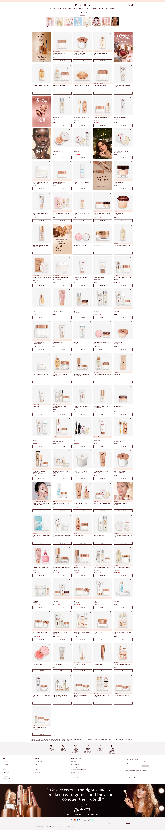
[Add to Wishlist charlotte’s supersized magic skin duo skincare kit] (131, 548)
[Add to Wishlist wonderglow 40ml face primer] (131, 354)
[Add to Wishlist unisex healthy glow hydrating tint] (111, 257)
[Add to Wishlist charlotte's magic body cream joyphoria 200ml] (111, 451)
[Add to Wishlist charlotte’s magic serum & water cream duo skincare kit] (50, 580)
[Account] (122, 5)
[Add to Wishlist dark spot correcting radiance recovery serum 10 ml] (111, 386)
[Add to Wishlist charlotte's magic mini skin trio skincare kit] (131, 675)
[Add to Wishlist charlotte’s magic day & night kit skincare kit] (111, 193)
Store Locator (5, 761)
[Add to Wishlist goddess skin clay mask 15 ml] (70, 644)
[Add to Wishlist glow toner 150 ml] (70, 98)
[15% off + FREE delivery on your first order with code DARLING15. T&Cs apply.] (102, 189)
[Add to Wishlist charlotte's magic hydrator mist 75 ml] (90, 162)
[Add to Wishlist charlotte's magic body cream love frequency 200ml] (70, 290)
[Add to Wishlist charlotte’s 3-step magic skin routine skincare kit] (70, 612)
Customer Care (38, 761)
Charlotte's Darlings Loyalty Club (42, 775)
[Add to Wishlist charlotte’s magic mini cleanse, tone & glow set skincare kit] (111, 548)
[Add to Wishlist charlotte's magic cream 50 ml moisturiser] (111, 65)
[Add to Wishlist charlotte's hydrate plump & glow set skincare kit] (131, 612)
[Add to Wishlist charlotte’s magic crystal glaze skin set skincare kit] (111, 354)
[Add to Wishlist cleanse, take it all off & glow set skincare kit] (131, 290)
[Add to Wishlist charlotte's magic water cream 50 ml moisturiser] (70, 257)
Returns (37, 767)
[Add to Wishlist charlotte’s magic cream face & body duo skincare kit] (111, 580)
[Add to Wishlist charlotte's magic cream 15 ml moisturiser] (70, 162)
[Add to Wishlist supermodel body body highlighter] (111, 644)
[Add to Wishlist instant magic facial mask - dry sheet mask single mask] (50, 257)
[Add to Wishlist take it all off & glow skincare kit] (111, 515)
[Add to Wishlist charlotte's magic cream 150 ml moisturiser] (50, 322)
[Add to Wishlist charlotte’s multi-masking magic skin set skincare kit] (131, 515)
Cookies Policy (6, 772)
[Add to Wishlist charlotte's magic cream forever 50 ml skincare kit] (90, 580)
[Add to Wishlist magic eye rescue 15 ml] (111, 612)
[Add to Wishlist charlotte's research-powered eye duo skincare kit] (50, 675)
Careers (4, 767)
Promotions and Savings (76, 772)
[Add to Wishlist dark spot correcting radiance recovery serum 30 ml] (50, 225)
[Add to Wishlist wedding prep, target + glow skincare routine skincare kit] (70, 675)
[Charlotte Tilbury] (82, 4)
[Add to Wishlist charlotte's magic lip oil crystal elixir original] (50, 193)
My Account (37, 772)
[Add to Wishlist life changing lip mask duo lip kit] (90, 225)
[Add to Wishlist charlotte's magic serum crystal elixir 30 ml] (111, 33)
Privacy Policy (5, 769)
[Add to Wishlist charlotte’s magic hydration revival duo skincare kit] (70, 515)
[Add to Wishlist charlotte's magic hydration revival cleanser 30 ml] (90, 386)
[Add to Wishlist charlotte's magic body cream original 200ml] (111, 419)
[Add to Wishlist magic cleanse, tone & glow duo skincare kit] (111, 290)
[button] (129, 4)
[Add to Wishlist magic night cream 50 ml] (131, 162)
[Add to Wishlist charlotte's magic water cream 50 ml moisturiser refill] (90, 451)
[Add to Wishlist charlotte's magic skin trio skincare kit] (50, 708)
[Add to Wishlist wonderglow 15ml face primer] (50, 386)
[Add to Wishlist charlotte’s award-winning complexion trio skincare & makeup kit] (50, 451)
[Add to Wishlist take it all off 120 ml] (90, 322)
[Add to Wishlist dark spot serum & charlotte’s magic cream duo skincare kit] (90, 548)
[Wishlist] (125, 4)
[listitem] (55, 8)
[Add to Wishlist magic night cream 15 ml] (131, 386)
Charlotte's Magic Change (76, 775)
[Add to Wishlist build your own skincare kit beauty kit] (131, 483)
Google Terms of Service (65, 826)
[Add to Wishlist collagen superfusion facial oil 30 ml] (50, 65)
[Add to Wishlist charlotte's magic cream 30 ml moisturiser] (70, 33)
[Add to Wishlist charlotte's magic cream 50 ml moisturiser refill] (90, 33)
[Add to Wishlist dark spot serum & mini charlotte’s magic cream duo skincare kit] (70, 548)
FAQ (36, 769)
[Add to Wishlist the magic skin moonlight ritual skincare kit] (70, 65)
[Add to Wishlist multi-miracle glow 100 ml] (111, 225)
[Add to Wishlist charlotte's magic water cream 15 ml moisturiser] (50, 354)
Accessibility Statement (75, 777)
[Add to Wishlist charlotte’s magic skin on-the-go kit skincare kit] (70, 580)
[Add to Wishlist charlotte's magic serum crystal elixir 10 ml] (90, 193)
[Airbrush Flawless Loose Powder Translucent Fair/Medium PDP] (123, 61)
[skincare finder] (41, 158)
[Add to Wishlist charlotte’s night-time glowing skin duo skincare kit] (90, 290)
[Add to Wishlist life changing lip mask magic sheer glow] (70, 130)
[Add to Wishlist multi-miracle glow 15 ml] (70, 322)
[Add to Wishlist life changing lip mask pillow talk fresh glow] (50, 644)
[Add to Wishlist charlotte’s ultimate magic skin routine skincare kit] (111, 675)
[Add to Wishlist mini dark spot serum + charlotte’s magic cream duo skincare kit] (90, 354)
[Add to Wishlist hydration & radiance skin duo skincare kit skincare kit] (90, 675)
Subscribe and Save (75, 764)
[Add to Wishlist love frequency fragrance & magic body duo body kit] (50, 548)
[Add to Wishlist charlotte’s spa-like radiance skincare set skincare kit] (70, 354)
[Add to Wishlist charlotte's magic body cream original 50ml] (90, 257)
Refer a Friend (73, 761)
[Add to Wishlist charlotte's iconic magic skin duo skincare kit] (131, 644)
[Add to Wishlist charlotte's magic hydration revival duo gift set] (50, 515)
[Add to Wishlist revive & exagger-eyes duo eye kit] (90, 419)
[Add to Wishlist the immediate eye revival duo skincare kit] (90, 130)
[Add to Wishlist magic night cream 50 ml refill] (131, 193)
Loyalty (119, 4)
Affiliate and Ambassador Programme (78, 769)
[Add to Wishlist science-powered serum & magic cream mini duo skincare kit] (111, 98)
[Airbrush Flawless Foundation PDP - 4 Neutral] (62, 254)
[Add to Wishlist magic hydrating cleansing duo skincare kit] (50, 419)
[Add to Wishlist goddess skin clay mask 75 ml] (90, 644)
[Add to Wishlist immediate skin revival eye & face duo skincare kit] (111, 483)
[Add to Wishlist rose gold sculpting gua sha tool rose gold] (90, 65)
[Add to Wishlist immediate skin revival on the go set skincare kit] (90, 612)
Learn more (82, 15)
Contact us (128, 823)
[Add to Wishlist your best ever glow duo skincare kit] (90, 515)
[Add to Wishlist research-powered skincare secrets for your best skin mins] (50, 483)
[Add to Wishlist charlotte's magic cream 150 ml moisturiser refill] (131, 451)
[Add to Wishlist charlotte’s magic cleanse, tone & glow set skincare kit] (70, 386)
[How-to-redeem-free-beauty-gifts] (41, 61)
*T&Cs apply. (126, 770)
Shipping (37, 764)
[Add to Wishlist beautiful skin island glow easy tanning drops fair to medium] (131, 419)
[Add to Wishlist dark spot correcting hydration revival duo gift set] (70, 451)
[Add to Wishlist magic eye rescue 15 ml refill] (131, 322)
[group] (52, 748)
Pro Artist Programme (75, 767)
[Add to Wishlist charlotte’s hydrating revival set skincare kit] (131, 580)
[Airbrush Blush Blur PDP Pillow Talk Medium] (41, 126)
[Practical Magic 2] (102, 158)
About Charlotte (6, 764)
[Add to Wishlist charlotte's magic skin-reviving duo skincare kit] (131, 257)
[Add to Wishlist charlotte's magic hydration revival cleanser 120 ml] (131, 65)
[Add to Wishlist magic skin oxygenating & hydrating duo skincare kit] (70, 483)
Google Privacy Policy (56, 826)
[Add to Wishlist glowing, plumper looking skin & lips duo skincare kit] (111, 322)
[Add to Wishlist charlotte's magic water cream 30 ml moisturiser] (50, 162)
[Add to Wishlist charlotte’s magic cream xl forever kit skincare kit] (50, 612)
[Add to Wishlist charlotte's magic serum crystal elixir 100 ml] (131, 225)
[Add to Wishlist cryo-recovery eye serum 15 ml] (131, 98)
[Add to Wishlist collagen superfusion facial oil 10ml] (50, 290)
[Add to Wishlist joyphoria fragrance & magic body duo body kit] (90, 483)
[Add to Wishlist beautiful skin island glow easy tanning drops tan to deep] (90, 98)
